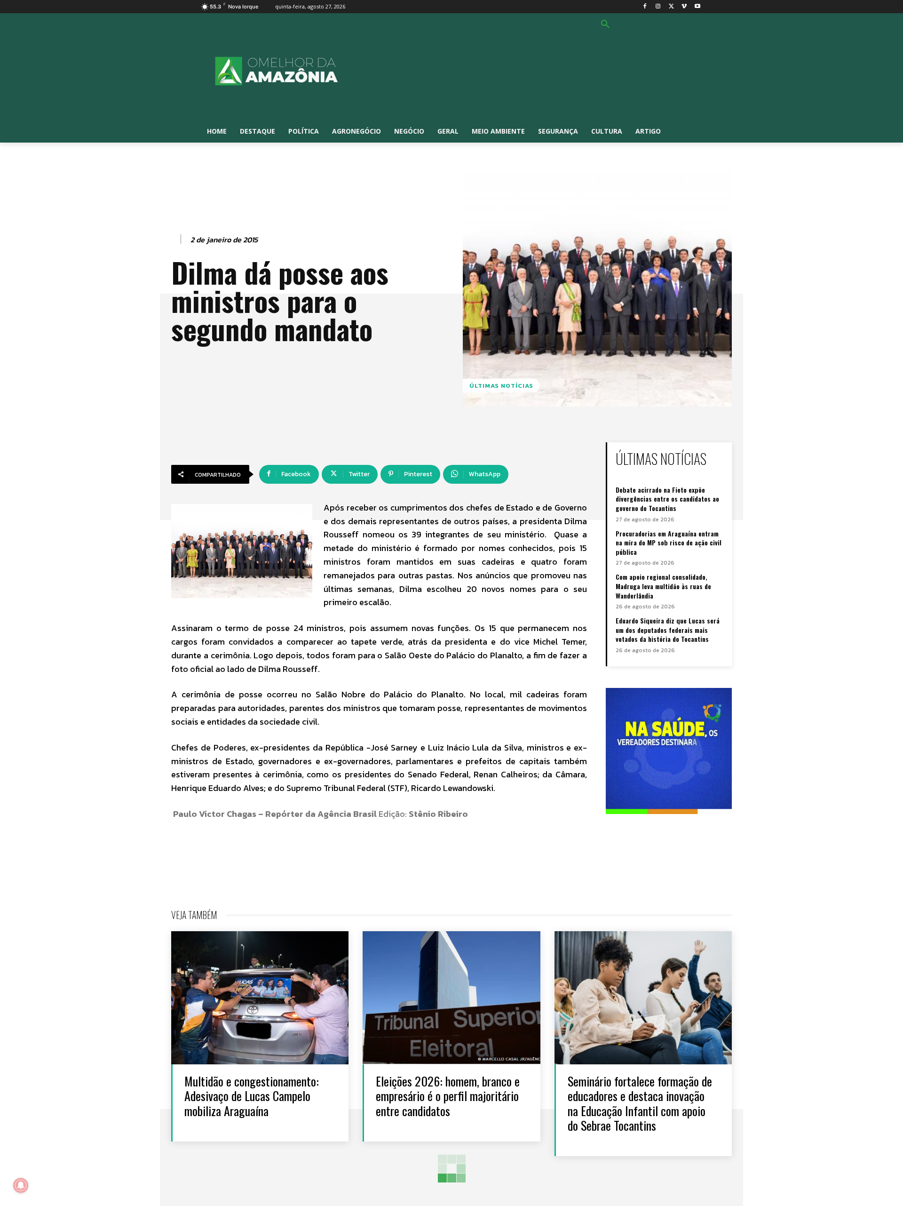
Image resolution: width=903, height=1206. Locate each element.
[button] (605, 24)
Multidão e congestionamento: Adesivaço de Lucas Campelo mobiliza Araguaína (251, 1095)
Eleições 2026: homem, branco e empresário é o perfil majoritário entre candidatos (448, 1095)
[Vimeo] (684, 6)
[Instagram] (658, 6)
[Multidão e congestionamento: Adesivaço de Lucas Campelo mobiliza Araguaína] (260, 997)
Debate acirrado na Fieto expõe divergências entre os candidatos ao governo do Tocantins (667, 499)
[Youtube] (697, 6)
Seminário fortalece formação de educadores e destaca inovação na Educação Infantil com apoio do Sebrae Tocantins (640, 1103)
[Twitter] (671, 6)
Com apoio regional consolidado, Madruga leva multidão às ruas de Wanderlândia (663, 586)
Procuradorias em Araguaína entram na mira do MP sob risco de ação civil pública (668, 542)
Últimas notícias (501, 385)
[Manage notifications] (20, 1185)
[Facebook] (645, 6)
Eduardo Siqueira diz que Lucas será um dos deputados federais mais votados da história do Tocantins (668, 629)
